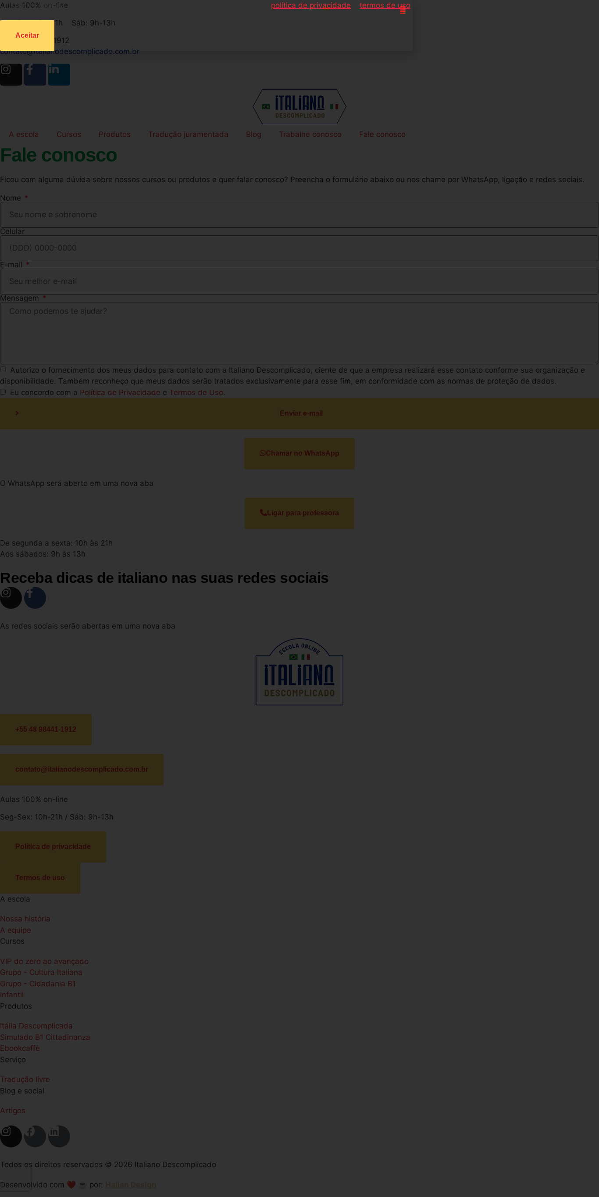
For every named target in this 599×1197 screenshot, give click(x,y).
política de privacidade (311, 5)
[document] (299, 598)
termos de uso (385, 5)
